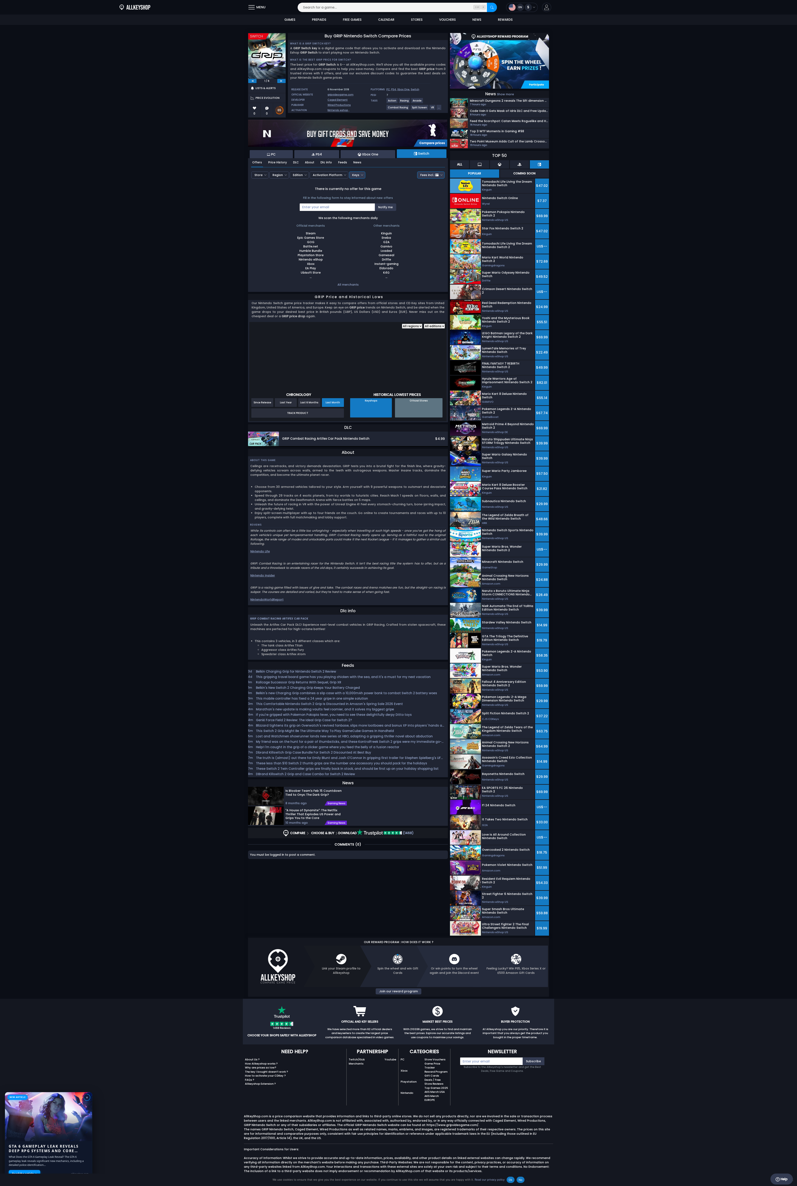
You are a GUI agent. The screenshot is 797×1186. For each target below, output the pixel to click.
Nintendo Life (260, 551)
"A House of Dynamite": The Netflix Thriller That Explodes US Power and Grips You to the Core (313, 814)
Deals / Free (432, 1080)
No (521, 1179)
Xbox (404, 1071)
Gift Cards (431, 1076)
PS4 (393, 89)
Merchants (356, 1064)
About (309, 162)
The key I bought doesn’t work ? (266, 1072)
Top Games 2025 (436, 1088)
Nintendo (407, 1093)
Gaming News (336, 803)
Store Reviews (433, 1084)
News (357, 162)
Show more (505, 94)
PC (388, 89)
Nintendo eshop (338, 110)
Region (278, 175)
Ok (510, 1179)
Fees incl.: (427, 175)
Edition (298, 175)
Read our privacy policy (490, 1179)
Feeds (342, 162)
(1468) (408, 833)
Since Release (262, 402)
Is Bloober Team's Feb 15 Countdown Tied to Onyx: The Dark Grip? (313, 793)
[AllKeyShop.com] (135, 7)
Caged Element (338, 100)
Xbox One (403, 89)
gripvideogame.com (340, 94)
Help (783, 1179)
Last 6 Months (309, 402)
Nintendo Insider (262, 575)
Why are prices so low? (260, 1068)
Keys (355, 175)
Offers (257, 162)
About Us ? (252, 1059)
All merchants (348, 285)
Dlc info (326, 162)
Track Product (297, 413)
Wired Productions (339, 105)
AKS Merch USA (434, 1092)
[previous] (252, 81)
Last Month (333, 402)
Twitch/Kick (357, 1059)
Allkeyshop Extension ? (260, 1084)
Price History (277, 162)
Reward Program (435, 1072)
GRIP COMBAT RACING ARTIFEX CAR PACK (279, 618)
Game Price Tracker (432, 1066)
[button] (546, 7)
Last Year (286, 402)
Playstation (409, 1082)
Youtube (390, 1059)
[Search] (492, 7)
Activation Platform (327, 175)
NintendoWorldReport (267, 599)
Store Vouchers (434, 1059)
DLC (296, 162)
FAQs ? (249, 1080)
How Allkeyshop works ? (261, 1064)
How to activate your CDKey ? (265, 1076)
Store (258, 175)
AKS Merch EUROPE (431, 1098)
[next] (281, 81)
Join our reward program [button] (398, 991)
